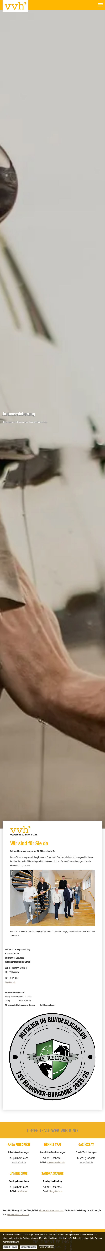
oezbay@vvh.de (86, 1163)
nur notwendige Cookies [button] (28, 1247)
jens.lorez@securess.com (18, 1215)
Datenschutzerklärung (11, 1242)
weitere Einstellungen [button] (47, 1247)
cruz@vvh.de (22, 1191)
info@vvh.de (10, 982)
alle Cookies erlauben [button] (10, 1247)
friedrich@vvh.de (19, 1163)
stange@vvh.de (55, 1191)
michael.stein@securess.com (51, 1211)
